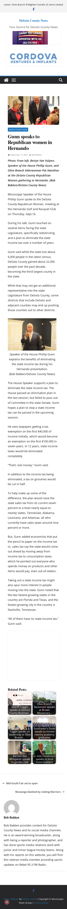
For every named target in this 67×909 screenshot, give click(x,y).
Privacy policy (41, 902)
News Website (11, 899)
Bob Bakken (37, 154)
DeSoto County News (33, 20)
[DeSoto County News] (6, 80)
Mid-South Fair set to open (22, 783)
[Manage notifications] (6, 902)
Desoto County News (18, 129)
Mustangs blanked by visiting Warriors (38, 792)
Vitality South (29, 899)
